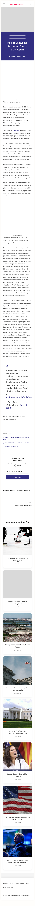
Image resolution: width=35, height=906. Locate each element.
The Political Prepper (17, 4)
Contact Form (8, 887)
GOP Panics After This (11, 447)
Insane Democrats (17, 37)
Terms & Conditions (22, 883)
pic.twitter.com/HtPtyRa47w (19, 397)
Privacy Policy (8, 883)
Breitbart (16, 130)
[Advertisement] (17, 81)
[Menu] (4, 4)
